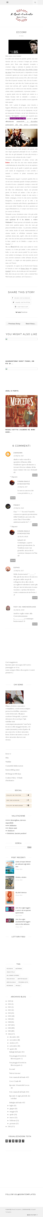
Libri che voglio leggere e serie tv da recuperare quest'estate (23, 910)
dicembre (13, 1037)
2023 (9, 1007)
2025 (9, 1001)
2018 (9, 1022)
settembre (13, 1046)
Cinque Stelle (11, 972)
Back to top (31, 1215)
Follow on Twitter (13, 795)
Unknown (18, 453)
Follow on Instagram (14, 805)
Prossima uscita (23, 982)
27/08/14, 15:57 (19, 571)
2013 (9, 1126)
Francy (17, 505)
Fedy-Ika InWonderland (25, 607)
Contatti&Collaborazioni (14, 766)
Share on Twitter (23, 302)
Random (24, 312)
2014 (9, 1034)
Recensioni (10, 985)
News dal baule (11, 982)
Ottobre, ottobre (21, 877)
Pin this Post (23, 307)
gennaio (13, 1123)
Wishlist (8, 762)
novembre (13, 1040)
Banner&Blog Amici (13, 770)
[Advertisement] (18, 1166)
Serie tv (8, 754)
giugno (12, 1109)
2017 (9, 1025)
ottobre (12, 1043)
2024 (9, 1004)
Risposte (15, 477)
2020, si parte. (12, 391)
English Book (11, 978)
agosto (12, 1049)
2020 (9, 1016)
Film (7, 758)
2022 (9, 1010)
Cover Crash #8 (15, 1081)
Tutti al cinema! (14, 1073)
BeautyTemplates (16, 1209)
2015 (9, 1031)
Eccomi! (12, 1069)
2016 (9, 1028)
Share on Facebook (22, 298)
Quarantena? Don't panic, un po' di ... (20, 362)
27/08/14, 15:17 (22, 487)
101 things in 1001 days (13, 774)
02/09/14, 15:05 (19, 610)
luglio (11, 1106)
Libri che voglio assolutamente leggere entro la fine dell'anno (23, 921)
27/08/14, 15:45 (19, 508)
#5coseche (10, 968)
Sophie (17, 567)
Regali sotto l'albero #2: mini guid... (20, 431)
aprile (12, 1114)
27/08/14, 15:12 (18, 456)
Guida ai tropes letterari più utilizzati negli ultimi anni (23, 864)
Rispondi (35, 475)
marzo (12, 1117)
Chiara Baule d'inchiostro (24, 482)
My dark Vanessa (21, 892)
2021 (9, 1013)
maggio (12, 1112)
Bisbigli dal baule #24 (16, 1052)
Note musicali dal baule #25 (19, 1077)
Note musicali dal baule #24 (19, 1092)
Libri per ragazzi (22, 978)
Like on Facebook (12, 800)
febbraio (13, 1120)
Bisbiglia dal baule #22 (17, 1103)
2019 (9, 1019)
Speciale (18, 985)
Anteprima (19, 968)
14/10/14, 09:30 (23, 536)
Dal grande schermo (13, 975)
